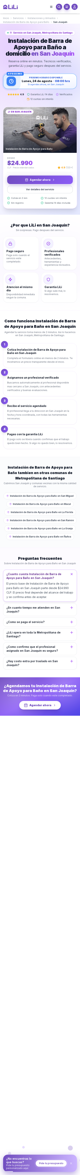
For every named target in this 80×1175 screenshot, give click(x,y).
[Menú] (51, 7)
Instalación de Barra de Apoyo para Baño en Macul (42, 504)
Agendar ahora (40, 179)
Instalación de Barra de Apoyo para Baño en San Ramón (42, 520)
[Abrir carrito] (67, 7)
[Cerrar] (71, 1163)
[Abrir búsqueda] (59, 7)
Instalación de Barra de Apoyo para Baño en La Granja (42, 528)
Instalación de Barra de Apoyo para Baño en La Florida (42, 512)
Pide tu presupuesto (51, 1163)
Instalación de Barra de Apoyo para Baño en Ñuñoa (42, 536)
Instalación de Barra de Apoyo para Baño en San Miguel (42, 495)
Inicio (6, 18)
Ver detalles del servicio (40, 189)
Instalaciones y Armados (42, 18)
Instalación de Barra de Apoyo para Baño (26, 22)
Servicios (18, 18)
